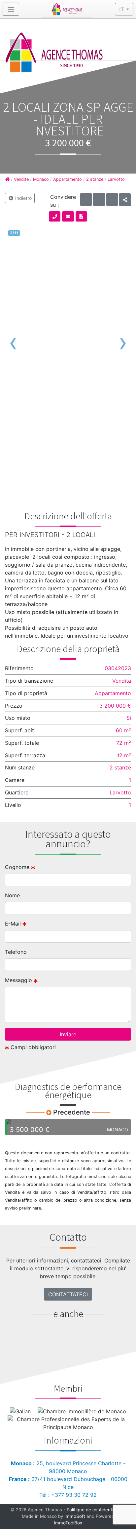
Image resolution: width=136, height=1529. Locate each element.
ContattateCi (68, 1294)
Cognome (18, 867)
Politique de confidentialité (94, 1509)
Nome (12, 895)
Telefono (16, 952)
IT (122, 9)
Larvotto (116, 179)
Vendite (21, 179)
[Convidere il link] (125, 199)
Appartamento (67, 179)
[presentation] (13, 342)
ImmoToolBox (68, 1522)
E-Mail (13, 923)
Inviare (68, 1034)
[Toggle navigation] (11, 9)
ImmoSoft (74, 1516)
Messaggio (19, 980)
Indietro (23, 198)
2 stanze (94, 179)
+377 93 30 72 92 (74, 1495)
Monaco (41, 179)
